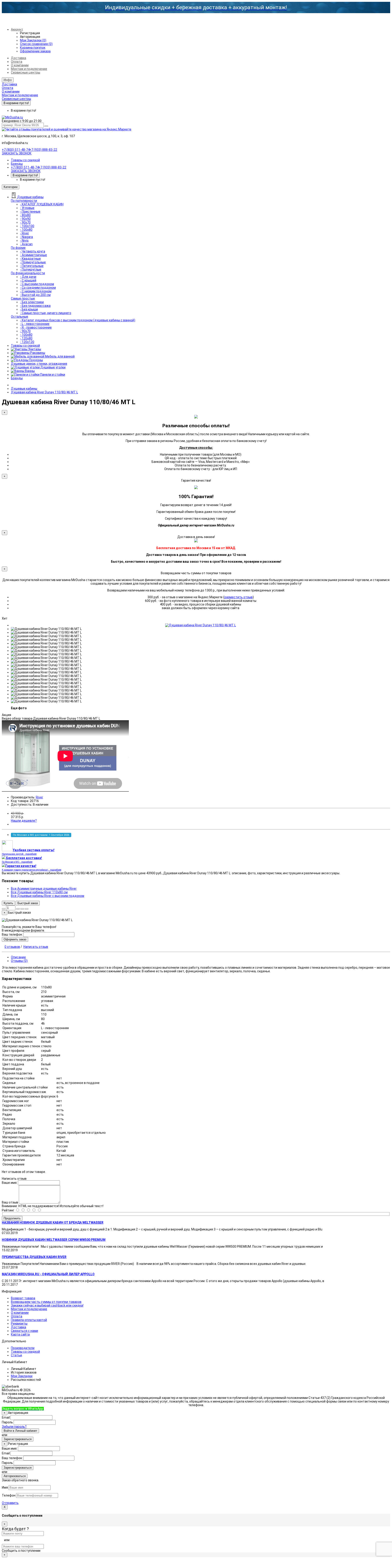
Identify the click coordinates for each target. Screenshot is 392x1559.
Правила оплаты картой (29, 1320)
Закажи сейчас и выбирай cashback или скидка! (47, 1305)
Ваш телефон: (12, 934)
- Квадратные (30, 258)
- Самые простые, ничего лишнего (45, 313)
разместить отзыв (238, 597)
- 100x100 (27, 226)
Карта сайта (20, 1334)
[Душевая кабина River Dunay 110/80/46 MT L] (200, 625)
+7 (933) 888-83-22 (43, 149)
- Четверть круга (32, 251)
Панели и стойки (52, 374)
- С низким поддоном (35, 291)
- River (24, 233)
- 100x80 (26, 229)
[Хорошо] (25, 1210)
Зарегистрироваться (18, 1439)
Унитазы (34, 349)
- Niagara (26, 237)
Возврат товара (23, 1298)
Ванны (29, 371)
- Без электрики (32, 302)
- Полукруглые (30, 269)
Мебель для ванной (59, 356)
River (39, 797)
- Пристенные (30, 211)
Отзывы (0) (19, 961)
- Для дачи (28, 277)
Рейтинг (8, 1210)
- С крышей (28, 280)
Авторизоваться (15, 1476)
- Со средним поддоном (38, 287)
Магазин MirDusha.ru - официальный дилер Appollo (48, 1274)
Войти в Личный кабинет (20, 1430)
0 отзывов (12, 947)
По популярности (24, 200)
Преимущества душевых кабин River (34, 1257)
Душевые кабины (30, 197)
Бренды (17, 164)
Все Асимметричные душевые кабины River (44, 888)
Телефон (8, 1495)
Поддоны (35, 360)
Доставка (18, 58)
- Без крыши (29, 309)
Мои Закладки (21, 1376)
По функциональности (28, 273)
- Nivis (24, 240)
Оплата (16, 61)
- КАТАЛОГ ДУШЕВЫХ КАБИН (42, 204)
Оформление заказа (35, 51)
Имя (5, 1487)
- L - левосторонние (34, 324)
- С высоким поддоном (37, 284)
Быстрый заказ (27, 903)
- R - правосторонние (36, 327)
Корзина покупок (32, 47)
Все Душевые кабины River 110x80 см (39, 892)
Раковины (37, 353)
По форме (18, 248)
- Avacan (26, 244)
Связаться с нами (24, 1331)
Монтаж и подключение (29, 69)
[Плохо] (36, 1210)
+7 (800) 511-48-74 (16, 149)
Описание (18, 957)
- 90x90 (25, 219)
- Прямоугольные (33, 262)
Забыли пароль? (14, 1426)
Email (6, 1417)
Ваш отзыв (10, 1202)
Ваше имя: (9, 1182)
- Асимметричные (33, 255)
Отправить (10, 1503)
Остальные (19, 316)
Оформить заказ (15, 939)
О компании (20, 65)
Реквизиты (19, 1323)
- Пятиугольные (32, 266)
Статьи (16, 1355)
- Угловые (27, 208)
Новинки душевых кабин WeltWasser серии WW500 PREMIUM (53, 1240)
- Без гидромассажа (35, 305)
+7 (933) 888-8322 (66, 1408)
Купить (8, 903)
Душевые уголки (53, 367)
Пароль (7, 1422)
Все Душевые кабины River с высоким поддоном (47, 896)
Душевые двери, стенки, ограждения (39, 363)
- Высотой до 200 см (35, 295)
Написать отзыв (35, 947)
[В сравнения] (26, 909)
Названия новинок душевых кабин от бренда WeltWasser (52, 1222)
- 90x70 (25, 222)
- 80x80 (25, 215)
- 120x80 (26, 338)
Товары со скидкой (25, 160)
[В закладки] (22, 909)
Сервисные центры (25, 72)
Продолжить (12, 1218)
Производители (22, 1348)
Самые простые (23, 298)
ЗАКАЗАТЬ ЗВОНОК (17, 153)
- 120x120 (27, 342)
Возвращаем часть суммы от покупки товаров (46, 1302)
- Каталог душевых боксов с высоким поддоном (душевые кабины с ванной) (77, 320)
